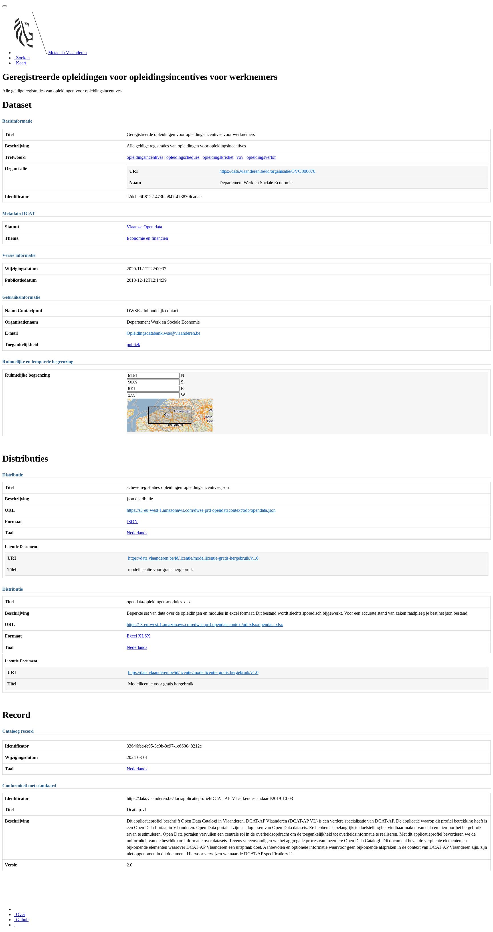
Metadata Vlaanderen (67, 52)
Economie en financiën (147, 238)
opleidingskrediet (218, 157)
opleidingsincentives (145, 157)
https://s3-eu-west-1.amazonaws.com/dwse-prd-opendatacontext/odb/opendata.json (201, 510)
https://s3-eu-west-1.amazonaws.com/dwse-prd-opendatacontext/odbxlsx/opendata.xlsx (205, 624)
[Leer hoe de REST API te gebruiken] (14, 924)
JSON (132, 521)
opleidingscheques (182, 157)
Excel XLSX (138, 635)
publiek (133, 344)
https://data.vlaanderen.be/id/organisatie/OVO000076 (267, 171)
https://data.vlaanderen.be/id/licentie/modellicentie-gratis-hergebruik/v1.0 (193, 558)
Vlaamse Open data (144, 226)
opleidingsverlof (261, 157)
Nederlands (137, 532)
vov (240, 157)
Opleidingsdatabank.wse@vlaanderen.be (163, 333)
